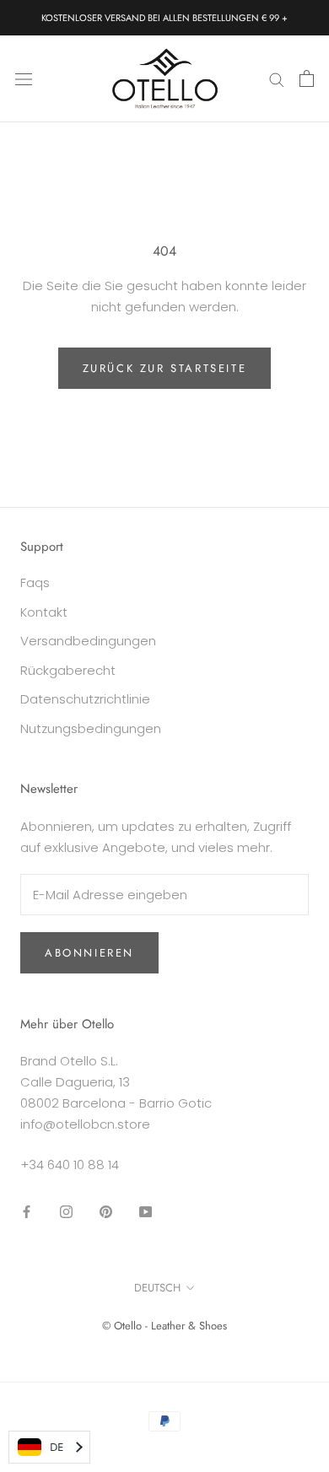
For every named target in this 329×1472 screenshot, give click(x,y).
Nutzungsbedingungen (90, 728)
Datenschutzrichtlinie (85, 699)
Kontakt (43, 612)
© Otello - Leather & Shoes (164, 1326)
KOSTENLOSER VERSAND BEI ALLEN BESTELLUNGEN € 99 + (164, 17)
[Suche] (276, 79)
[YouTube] (145, 1211)
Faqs (35, 582)
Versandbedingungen (88, 641)
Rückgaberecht (68, 670)
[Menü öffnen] (23, 78)
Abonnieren (89, 953)
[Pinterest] (106, 1211)
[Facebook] (26, 1211)
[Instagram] (66, 1211)
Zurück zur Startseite (165, 368)
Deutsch (157, 1288)
